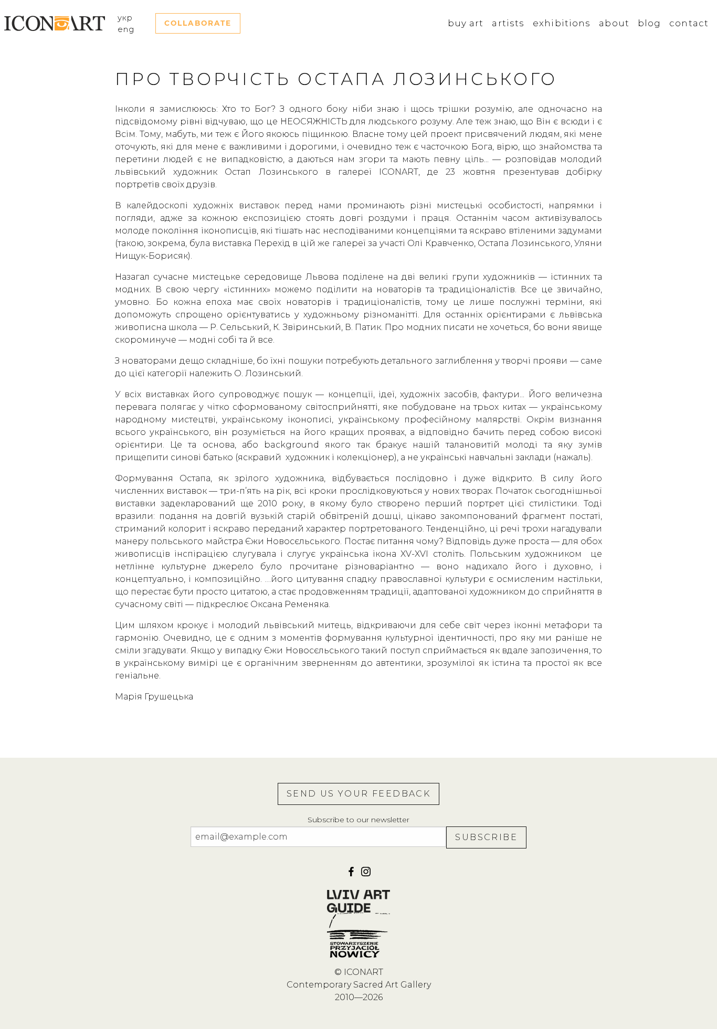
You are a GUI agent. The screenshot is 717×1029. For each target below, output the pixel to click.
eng (126, 29)
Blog (649, 23)
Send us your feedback (358, 794)
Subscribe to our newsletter (358, 819)
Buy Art (466, 23)
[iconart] (366, 875)
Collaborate (197, 23)
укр (125, 18)
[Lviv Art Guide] (358, 901)
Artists (508, 23)
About (614, 23)
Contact (689, 23)
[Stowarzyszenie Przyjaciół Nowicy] (358, 935)
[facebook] (352, 875)
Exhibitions (562, 23)
